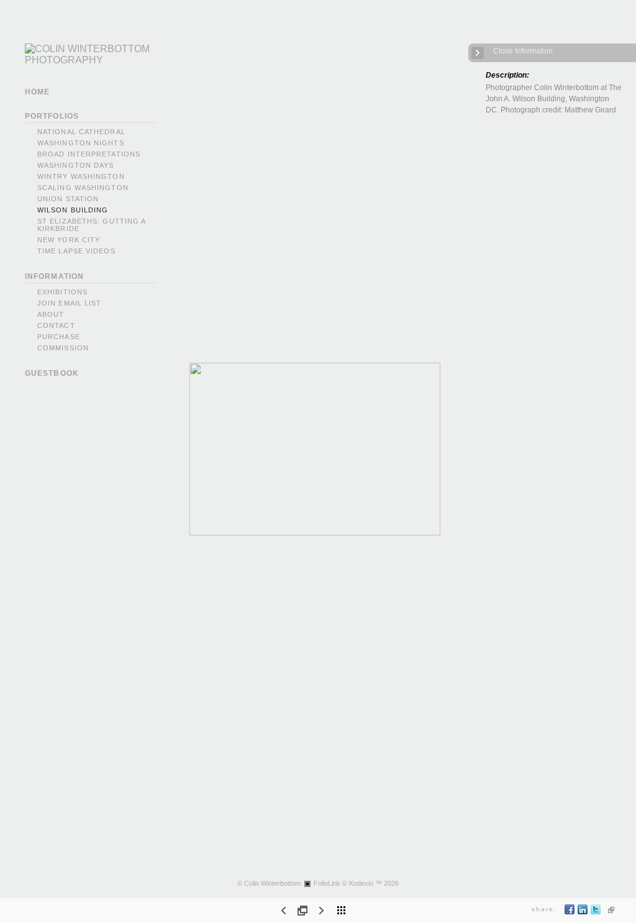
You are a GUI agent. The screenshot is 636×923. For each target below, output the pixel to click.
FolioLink (327, 883)
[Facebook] (569, 912)
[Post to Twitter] (595, 912)
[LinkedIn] (582, 912)
